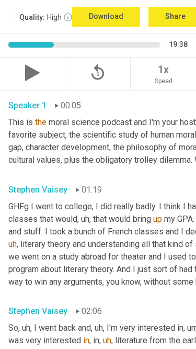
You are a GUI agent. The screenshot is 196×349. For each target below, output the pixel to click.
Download (106, 16)
